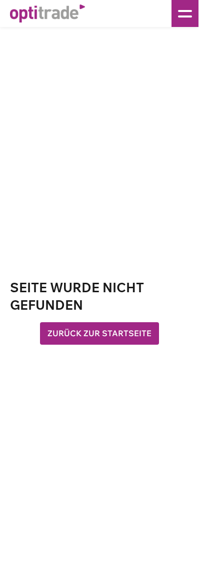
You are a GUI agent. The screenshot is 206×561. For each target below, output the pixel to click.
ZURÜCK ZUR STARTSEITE (100, 333)
